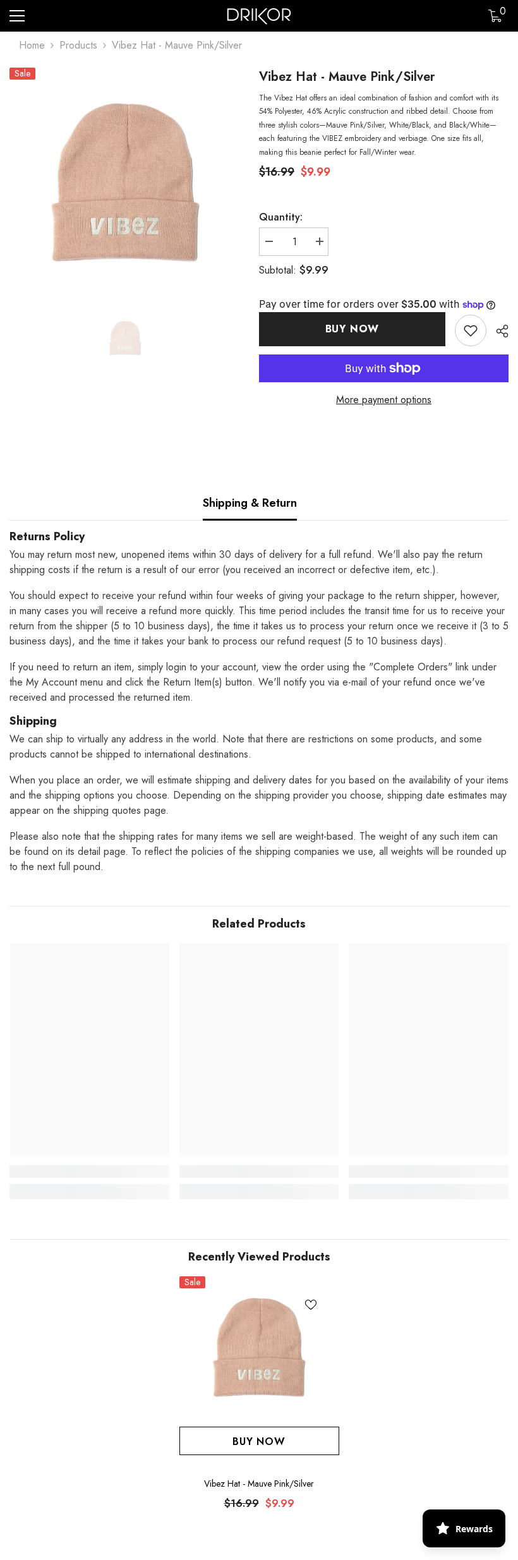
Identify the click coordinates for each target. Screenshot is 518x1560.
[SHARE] (497, 331)
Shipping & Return (250, 503)
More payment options (383, 399)
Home (32, 45)
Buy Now (352, 329)
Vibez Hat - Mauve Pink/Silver (259, 1483)
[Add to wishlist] (310, 1304)
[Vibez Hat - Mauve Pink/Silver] (259, 1348)
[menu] (17, 15)
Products (78, 45)
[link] (470, 330)
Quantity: (281, 217)
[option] (124, 184)
